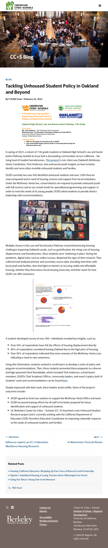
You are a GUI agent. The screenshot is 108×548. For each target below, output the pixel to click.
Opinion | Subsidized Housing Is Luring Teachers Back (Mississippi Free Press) (48, 475)
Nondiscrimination (49, 520)
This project (52, 160)
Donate (43, 511)
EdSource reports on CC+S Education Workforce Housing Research (27, 441)
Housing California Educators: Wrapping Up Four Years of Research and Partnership (52, 471)
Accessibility (46, 517)
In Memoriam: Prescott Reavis (85, 439)
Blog (9, 79)
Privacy (43, 524)
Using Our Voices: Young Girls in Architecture (32, 479)
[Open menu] (99, 5)
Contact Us (45, 507)
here (65, 380)
